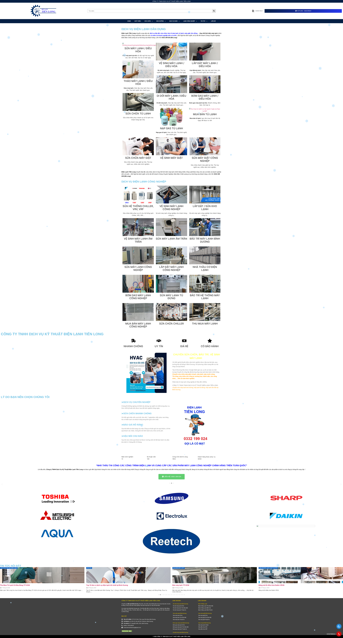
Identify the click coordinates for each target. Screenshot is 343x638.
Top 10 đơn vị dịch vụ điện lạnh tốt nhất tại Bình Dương (21, 585)
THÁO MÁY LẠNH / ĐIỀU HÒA (138, 82)
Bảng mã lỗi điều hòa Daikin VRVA (185, 585)
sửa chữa (147, 21)
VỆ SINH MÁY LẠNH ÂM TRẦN (138, 240)
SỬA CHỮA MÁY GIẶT (138, 157)
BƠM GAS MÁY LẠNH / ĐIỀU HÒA (204, 97)
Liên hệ (213, 21)
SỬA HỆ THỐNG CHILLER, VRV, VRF (138, 208)
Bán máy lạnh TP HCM (94, 585)
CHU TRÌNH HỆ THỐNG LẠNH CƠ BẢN (273, 585)
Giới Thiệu (137, 21)
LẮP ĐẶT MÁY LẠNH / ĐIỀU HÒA (205, 65)
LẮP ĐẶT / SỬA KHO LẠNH (205, 208)
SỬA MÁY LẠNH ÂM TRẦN (171, 238)
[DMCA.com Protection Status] (126, 631)
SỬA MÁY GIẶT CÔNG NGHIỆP (205, 159)
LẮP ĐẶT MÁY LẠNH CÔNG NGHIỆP (171, 268)
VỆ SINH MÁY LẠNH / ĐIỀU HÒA (171, 65)
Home (129, 21)
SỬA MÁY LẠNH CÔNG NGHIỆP (138, 268)
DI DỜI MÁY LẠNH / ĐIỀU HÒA (171, 97)
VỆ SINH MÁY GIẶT (171, 157)
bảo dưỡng (160, 21)
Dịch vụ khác (173, 21)
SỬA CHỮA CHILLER (171, 323)
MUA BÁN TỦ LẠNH (205, 114)
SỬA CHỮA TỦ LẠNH (138, 113)
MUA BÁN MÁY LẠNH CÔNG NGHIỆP (138, 325)
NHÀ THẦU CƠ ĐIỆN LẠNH (205, 268)
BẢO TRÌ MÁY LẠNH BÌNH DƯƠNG (205, 240)
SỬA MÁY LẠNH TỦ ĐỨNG (171, 297)
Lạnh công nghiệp (189, 21)
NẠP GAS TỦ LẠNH (171, 128)
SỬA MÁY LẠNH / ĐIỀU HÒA (138, 50)
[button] (3, 24)
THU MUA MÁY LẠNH (205, 323)
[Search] (214, 11)
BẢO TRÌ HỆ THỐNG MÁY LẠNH (205, 297)
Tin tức (203, 21)
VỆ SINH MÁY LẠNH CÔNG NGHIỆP (171, 208)
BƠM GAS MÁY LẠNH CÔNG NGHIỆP (138, 297)
